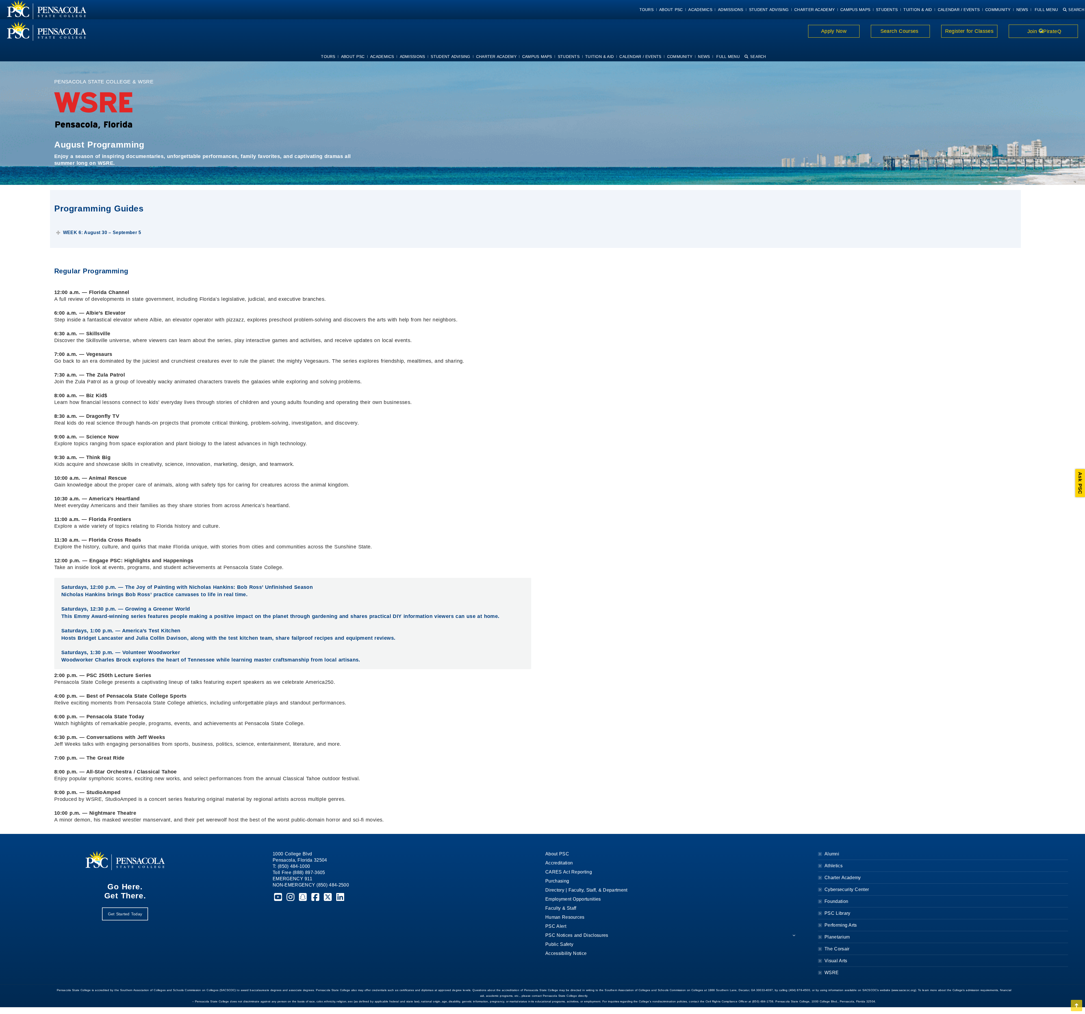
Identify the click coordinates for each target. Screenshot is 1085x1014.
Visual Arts (835, 960)
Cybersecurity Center (846, 889)
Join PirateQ (1043, 31)
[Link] (43, 31)
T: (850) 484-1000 (291, 866)
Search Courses (900, 31)
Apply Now (834, 31)
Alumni (831, 853)
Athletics (833, 865)
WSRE (831, 972)
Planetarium (837, 937)
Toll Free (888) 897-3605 (299, 872)
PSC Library (837, 913)
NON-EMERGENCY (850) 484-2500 (311, 885)
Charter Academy (842, 877)
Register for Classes (969, 31)
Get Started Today (125, 914)
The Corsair (836, 948)
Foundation (836, 901)
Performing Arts (840, 925)
